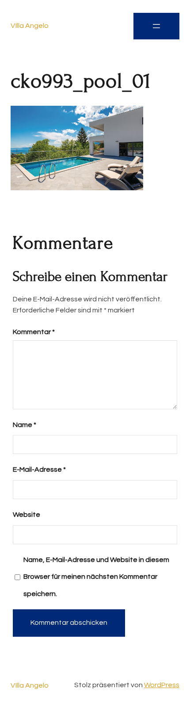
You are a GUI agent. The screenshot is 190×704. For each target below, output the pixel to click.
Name (24, 424)
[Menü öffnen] (156, 26)
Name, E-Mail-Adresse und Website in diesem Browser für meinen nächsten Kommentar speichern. (96, 576)
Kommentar (34, 331)
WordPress (161, 685)
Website (26, 514)
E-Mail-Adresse (39, 469)
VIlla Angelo (30, 25)
